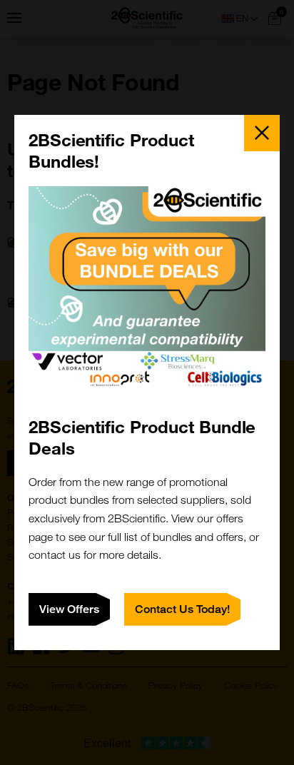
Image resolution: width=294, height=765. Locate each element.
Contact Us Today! (182, 609)
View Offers (69, 609)
